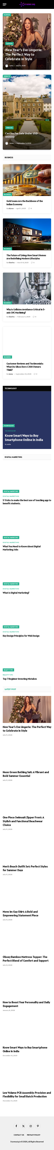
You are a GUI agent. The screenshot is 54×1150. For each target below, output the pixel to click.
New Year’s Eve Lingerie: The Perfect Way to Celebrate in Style (23, 54)
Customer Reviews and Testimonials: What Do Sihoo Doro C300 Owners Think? (25, 366)
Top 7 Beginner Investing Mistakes (20, 678)
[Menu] (4, 4)
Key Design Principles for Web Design (21, 635)
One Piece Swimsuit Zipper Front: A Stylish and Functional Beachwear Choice (23, 821)
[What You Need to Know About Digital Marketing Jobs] (27, 524)
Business (7, 194)
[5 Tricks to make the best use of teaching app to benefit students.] (27, 478)
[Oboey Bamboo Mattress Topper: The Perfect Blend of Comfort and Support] (27, 939)
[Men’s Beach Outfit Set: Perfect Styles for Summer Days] (27, 848)
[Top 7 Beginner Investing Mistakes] (27, 656)
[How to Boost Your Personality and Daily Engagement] (27, 984)
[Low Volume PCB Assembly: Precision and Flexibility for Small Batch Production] (27, 1075)
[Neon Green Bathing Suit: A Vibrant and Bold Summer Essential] (27, 754)
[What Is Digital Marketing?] (27, 570)
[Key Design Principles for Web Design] (27, 613)
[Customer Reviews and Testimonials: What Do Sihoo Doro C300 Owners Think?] (27, 343)
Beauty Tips (8, 670)
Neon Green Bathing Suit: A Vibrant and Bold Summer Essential (26, 774)
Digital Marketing (11, 491)
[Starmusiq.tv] (27, 4)
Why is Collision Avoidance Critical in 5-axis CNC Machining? (26, 311)
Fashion (7, 15)
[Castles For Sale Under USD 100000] (27, 112)
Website (7, 76)
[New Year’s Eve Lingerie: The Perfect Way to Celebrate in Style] (27, 41)
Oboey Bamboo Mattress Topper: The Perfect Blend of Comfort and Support (25, 958)
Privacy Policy (33, 1135)
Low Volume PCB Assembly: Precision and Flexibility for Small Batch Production (27, 1094)
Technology (9, 426)
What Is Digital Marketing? (16, 592)
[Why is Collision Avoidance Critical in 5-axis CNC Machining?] (27, 288)
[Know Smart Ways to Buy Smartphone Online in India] (27, 411)
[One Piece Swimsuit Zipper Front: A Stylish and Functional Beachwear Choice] (27, 799)
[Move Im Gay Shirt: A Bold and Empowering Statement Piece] (27, 894)
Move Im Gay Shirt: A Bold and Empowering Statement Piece (20, 913)
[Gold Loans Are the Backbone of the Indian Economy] (27, 180)
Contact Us (19, 1135)
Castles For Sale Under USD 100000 (21, 135)
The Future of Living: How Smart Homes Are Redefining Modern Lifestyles (26, 257)
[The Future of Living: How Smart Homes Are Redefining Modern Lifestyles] (27, 234)
